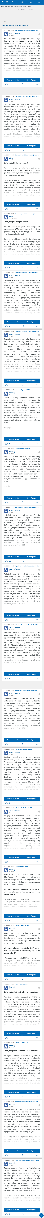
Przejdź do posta (13, 80)
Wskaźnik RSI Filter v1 (23, 866)
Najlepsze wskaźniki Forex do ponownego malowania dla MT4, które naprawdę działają (27, 272)
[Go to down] (41, 1215)
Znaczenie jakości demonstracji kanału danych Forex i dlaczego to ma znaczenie (27, 155)
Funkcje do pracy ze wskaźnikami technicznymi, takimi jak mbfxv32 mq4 (27, 30)
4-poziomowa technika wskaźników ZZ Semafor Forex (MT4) (27, 507)
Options (21, 9)
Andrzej (12, 393)
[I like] (6, 84)
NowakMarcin (14, 33)
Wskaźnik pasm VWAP (23, 390)
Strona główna (9, 6)
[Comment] (23, 84)
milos (11, 158)
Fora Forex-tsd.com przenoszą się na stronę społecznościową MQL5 (27, 1101)
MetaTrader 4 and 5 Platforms (15, 25)
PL (39, 2)
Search (29, 9)
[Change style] (31, 2)
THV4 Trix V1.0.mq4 (22, 984)
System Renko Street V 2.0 (24, 749)
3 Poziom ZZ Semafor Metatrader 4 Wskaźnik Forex (27, 625)
